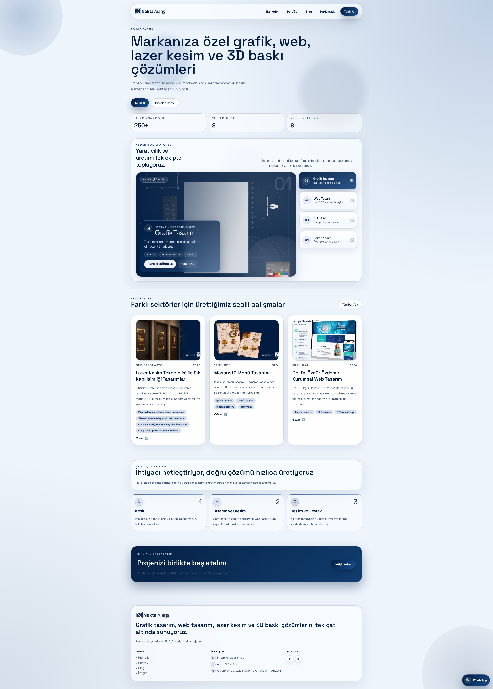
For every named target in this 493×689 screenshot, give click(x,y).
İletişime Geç (343, 564)
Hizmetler (272, 11)
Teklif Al (349, 11)
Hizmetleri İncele (160, 263)
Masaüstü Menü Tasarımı (241, 373)
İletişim (142, 673)
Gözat (142, 438)
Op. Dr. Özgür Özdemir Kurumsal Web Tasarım (317, 376)
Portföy (292, 11)
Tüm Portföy (350, 304)
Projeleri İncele (165, 102)
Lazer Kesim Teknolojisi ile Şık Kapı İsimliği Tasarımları (168, 376)
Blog (309, 11)
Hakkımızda (327, 11)
